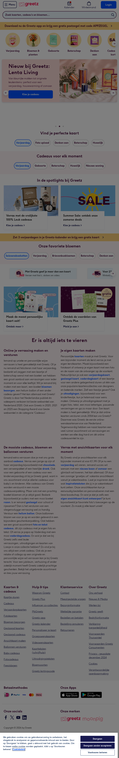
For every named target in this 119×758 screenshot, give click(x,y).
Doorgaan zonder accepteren (98, 745)
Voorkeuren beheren (97, 752)
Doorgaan (97, 739)
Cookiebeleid (19, 749)
